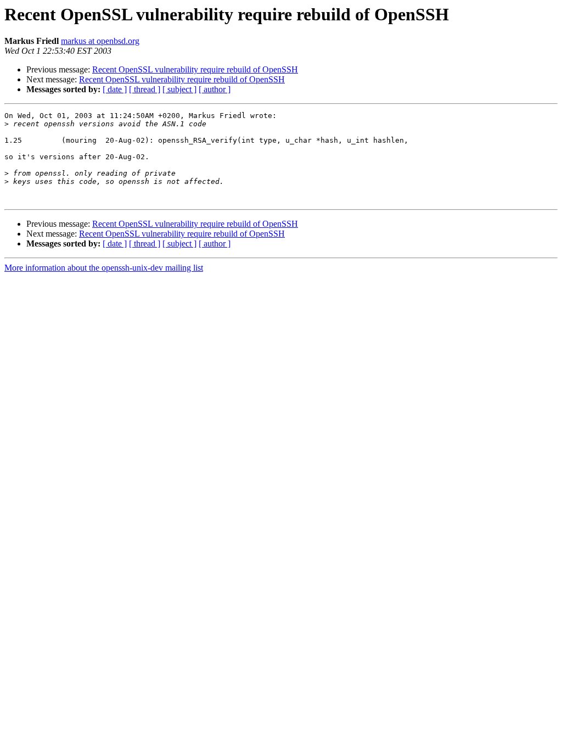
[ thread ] (144, 89)
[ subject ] (179, 89)
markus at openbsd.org (100, 41)
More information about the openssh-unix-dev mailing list (103, 267)
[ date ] (115, 89)
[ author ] (215, 89)
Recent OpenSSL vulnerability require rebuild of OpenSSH (195, 69)
